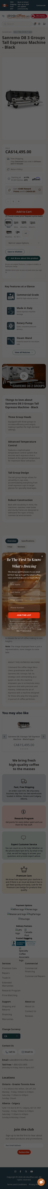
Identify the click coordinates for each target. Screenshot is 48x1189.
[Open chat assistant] (41, 1182)
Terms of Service (26, 630)
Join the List (24, 615)
